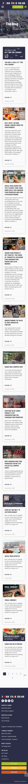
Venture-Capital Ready (8, 736)
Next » (25, 675)
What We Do (5, 718)
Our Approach (5, 746)
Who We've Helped (7, 711)
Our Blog (4, 756)
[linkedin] (9, 700)
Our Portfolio (5, 721)
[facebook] (2, 700)
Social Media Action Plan (9, 724)
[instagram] (6, 700)
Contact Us (5, 759)
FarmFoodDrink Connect (9, 739)
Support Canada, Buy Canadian (11, 727)
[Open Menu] (2, 7)
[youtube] (12, 700)
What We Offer (6, 708)
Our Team (4, 753)
